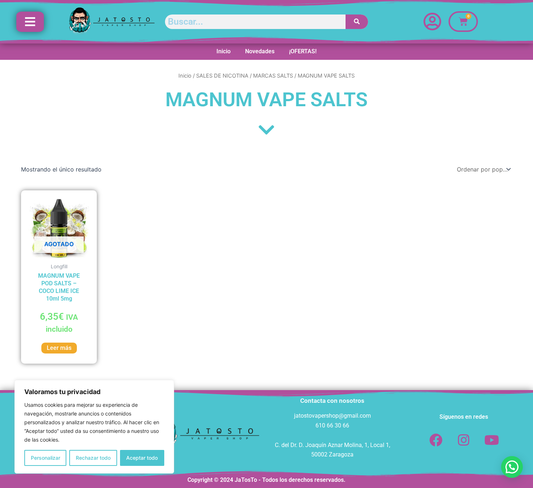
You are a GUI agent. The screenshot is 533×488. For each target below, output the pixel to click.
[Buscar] (357, 22)
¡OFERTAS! (303, 51)
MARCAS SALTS (273, 76)
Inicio (223, 51)
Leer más (59, 347)
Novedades (259, 51)
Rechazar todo (93, 458)
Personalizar (45, 458)
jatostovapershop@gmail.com (332, 415)
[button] (512, 467)
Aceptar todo (142, 458)
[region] (94, 426)
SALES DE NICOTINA (222, 76)
